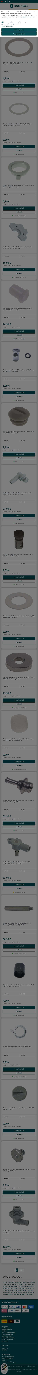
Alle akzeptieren (19, 30)
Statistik (15, 21)
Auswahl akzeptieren (19, 34)
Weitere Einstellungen (7, 26)
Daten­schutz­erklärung (27, 17)
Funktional (18, 24)
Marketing (23, 21)
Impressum (8, 18)
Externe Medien (8, 24)
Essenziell (7, 21)
